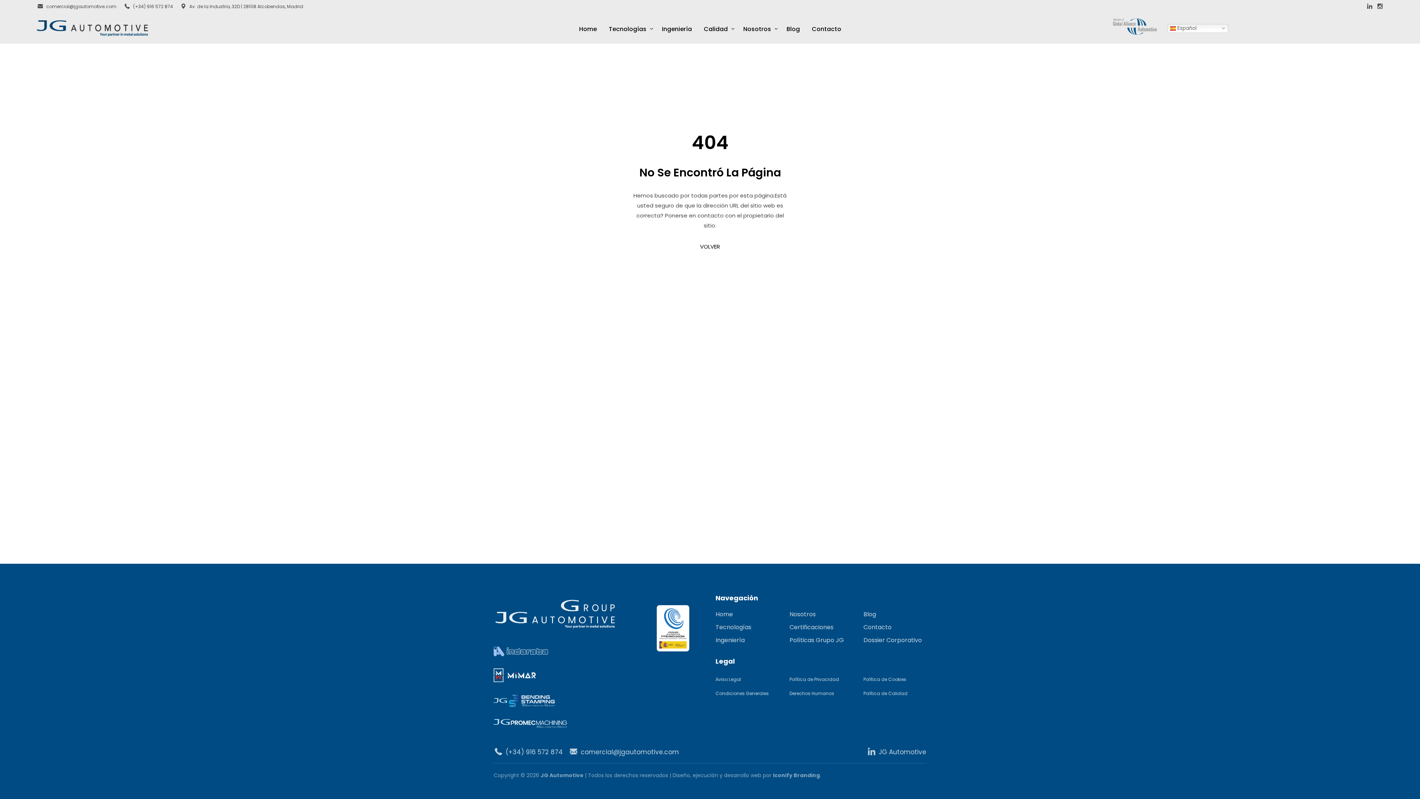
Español (1186, 27)
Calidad (716, 29)
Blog (793, 29)
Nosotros (757, 29)
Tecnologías (627, 29)
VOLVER (710, 246)
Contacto (826, 29)
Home (588, 29)
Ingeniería (677, 29)
